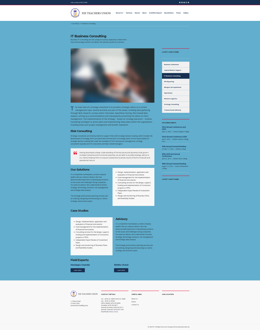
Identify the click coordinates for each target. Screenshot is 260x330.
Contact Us (135, 305)
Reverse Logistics (170, 99)
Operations (168, 93)
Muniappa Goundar (80, 265)
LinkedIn (188, 2)
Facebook (179, 2)
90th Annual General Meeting (174, 146)
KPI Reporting (169, 82)
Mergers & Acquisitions (172, 87)
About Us (119, 13)
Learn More (78, 270)
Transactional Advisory (172, 110)
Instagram (184, 2)
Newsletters (169, 13)
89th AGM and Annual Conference (171, 155)
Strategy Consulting (171, 104)
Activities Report (155, 13)
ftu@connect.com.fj (111, 312)
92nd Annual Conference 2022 (174, 137)
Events (137, 13)
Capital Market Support (172, 70)
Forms (178, 13)
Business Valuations (171, 64)
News (144, 13)
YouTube (186, 2)
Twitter (182, 2)
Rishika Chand (121, 265)
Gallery (185, 13)
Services (129, 13)
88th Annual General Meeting (174, 164)
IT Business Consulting (172, 76)
